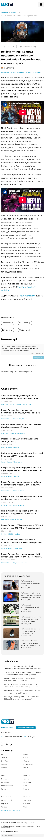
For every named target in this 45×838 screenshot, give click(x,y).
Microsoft (27, 776)
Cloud (25, 758)
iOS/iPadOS (28, 764)
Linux (25, 768)
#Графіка (17, 534)
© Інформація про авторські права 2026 (18, 822)
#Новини (5, 72)
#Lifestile (16, 447)
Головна (4, 13)
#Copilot (13, 404)
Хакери (4, 807)
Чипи (25, 807)
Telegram (11, 744)
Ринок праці (6, 800)
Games (26, 761)
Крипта (4, 789)
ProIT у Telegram (27, 296)
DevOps (4, 761)
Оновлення (6, 797)
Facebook (2, 744)
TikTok (25, 779)
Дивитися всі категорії (11, 810)
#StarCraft (18, 519)
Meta (3, 776)
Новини (14, 13)
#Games (20, 72)
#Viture (3, 462)
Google (4, 764)
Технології (27, 800)
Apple (25, 754)
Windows (5, 782)
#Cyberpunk (17, 462)
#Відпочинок (17, 548)
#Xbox (12, 433)
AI (2, 754)
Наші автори (7, 728)
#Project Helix (20, 433)
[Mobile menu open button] (41, 4)
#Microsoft (5, 404)
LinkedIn (7, 744)
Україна (4, 804)
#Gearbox (30, 72)
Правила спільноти (9, 831)
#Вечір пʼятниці (6, 419)
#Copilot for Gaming (23, 404)
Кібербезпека (7, 786)
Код (25, 786)
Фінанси (26, 804)
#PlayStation (22, 419)
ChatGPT (4, 758)
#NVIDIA (4, 534)
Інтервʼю (27, 782)
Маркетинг (28, 789)
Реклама (27, 797)
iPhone (4, 768)
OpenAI (4, 779)
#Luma (9, 462)
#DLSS (10, 534)
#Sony (38, 72)
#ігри (13, 72)
